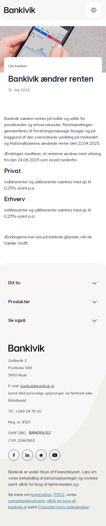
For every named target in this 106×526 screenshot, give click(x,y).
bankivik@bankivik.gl (37, 386)
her (75, 484)
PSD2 (59, 494)
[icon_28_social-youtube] (54, 455)
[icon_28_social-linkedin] (27, 455)
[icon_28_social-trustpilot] (41, 455)
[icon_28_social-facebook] (13, 455)
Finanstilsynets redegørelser (63, 507)
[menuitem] (41, 10)
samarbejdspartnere (26, 500)
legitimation (41, 494)
